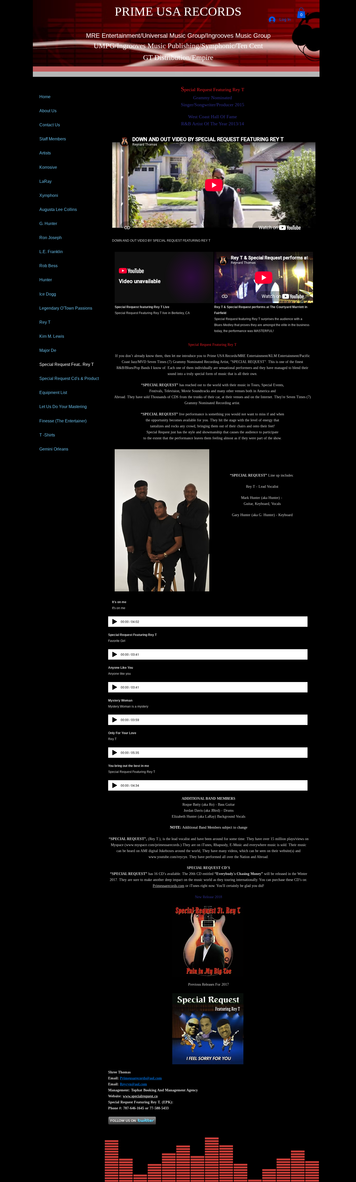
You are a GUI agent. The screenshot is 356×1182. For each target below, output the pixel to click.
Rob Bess (48, 266)
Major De (47, 350)
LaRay (45, 181)
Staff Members (52, 139)
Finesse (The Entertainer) (63, 421)
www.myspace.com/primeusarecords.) (154, 845)
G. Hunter (48, 223)
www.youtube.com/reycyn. (168, 857)
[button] (301, 13)
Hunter (45, 280)
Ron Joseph (50, 237)
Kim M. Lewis (51, 336)
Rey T (45, 322)
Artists (45, 153)
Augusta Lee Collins (58, 209)
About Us (48, 111)
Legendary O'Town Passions (65, 308)
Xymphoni (48, 195)
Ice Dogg (47, 294)
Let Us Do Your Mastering (63, 406)
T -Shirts (47, 435)
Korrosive (48, 167)
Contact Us (49, 125)
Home (45, 97)
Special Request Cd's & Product (69, 378)
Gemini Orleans (53, 449)
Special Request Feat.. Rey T (66, 364)
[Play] (114, 621)
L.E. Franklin (51, 251)
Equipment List (53, 392)
